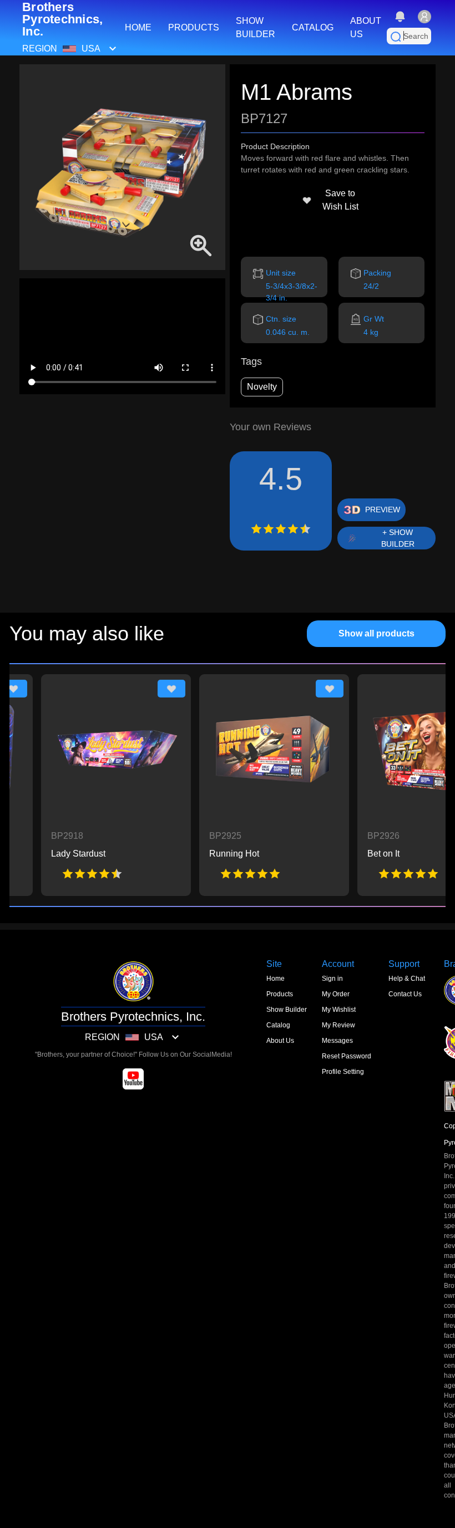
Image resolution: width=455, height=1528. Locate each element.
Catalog (278, 1025)
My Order (336, 994)
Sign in (332, 978)
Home (275, 978)
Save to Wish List (340, 200)
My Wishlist (339, 1009)
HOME (138, 27)
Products (279, 994)
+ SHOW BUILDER (397, 538)
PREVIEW (382, 509)
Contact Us (405, 994)
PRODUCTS (193, 27)
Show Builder (286, 1009)
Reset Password (346, 1056)
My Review (338, 1025)
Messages (337, 1041)
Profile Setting (343, 1072)
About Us (280, 1041)
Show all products (376, 633)
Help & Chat (406, 978)
